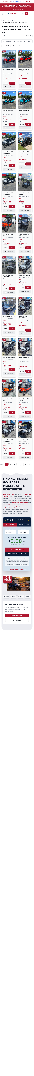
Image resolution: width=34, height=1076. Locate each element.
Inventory (11, 20)
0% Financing (24, 524)
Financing (10, 524)
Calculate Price (17, 549)
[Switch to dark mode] (22, 13)
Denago (4, 75)
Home (3, 20)
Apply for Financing (17, 554)
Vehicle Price (9, 529)
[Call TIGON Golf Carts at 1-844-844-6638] (26, 13)
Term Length (22, 529)
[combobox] (18, 45)
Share (29, 35)
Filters (7, 45)
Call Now (18, 620)
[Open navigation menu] (30, 13)
